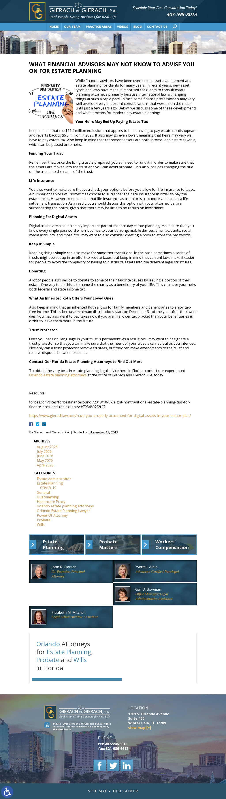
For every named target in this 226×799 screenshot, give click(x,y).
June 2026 (45, 455)
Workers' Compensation (172, 544)
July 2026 (44, 451)
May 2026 (45, 460)
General (43, 492)
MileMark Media (62, 729)
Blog (137, 26)
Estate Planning (50, 483)
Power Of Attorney (52, 515)
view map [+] (139, 727)
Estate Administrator (54, 478)
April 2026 (45, 465)
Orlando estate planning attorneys (58, 375)
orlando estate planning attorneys (65, 506)
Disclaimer (125, 791)
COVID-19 (48, 487)
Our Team (72, 26)
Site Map (98, 791)
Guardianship (48, 497)
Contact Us (157, 26)
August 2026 (47, 446)
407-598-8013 (182, 14)
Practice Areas (99, 26)
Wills (41, 524)
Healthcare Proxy (51, 501)
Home (54, 26)
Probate (43, 520)
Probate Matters (108, 544)
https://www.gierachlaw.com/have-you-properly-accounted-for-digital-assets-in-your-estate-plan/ (110, 415)
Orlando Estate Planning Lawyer (63, 510)
